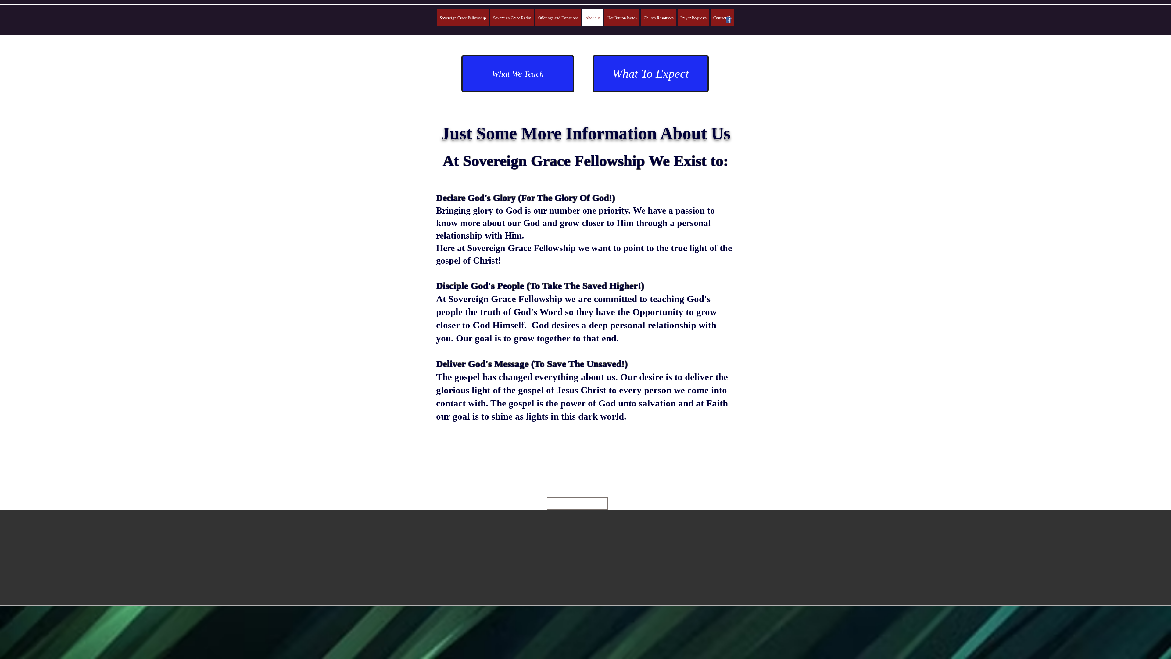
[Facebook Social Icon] (728, 20)
